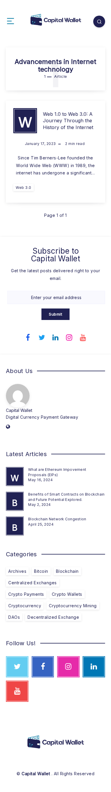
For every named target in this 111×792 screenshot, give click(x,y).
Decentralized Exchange (53, 617)
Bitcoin (41, 571)
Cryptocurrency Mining (73, 605)
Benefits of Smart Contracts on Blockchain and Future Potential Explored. (66, 496)
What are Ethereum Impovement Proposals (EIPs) (57, 472)
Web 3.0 (23, 187)
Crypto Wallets (67, 594)
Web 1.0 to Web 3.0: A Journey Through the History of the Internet (68, 120)
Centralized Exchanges (32, 582)
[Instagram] (69, 336)
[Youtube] (83, 336)
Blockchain (67, 571)
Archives (17, 571)
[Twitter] (41, 336)
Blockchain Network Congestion (57, 519)
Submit (55, 314)
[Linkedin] (55, 336)
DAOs (14, 617)
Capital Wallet (19, 410)
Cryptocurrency (24, 605)
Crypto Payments (26, 594)
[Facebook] (28, 336)
